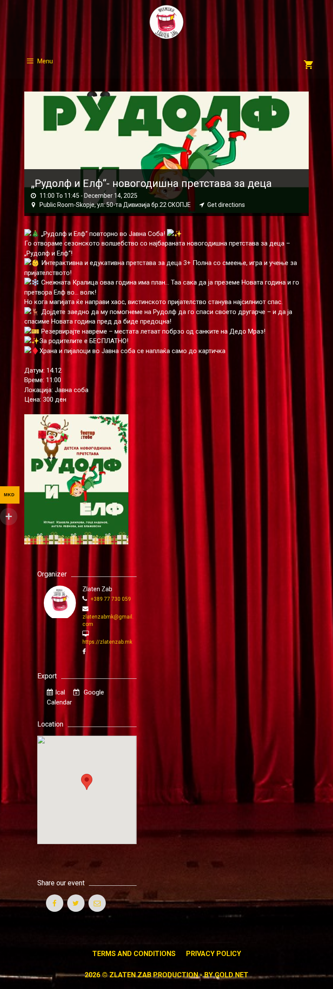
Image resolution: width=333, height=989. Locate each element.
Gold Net (231, 975)
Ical (60, 692)
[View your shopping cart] (308, 65)
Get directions (226, 204)
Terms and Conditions (134, 954)
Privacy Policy (213, 954)
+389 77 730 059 (110, 599)
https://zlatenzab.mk (107, 642)
